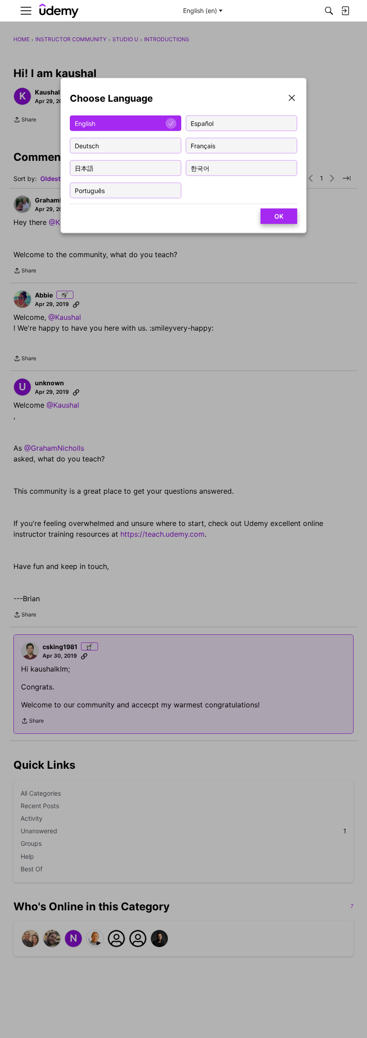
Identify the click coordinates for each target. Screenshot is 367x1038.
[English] (59, 11)
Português (90, 190)
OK (278, 216)
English (85, 123)
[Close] (291, 99)
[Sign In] (345, 11)
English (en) (200, 10)
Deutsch (87, 145)
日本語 (84, 168)
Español (202, 123)
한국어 (200, 168)
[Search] (329, 11)
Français (203, 145)
